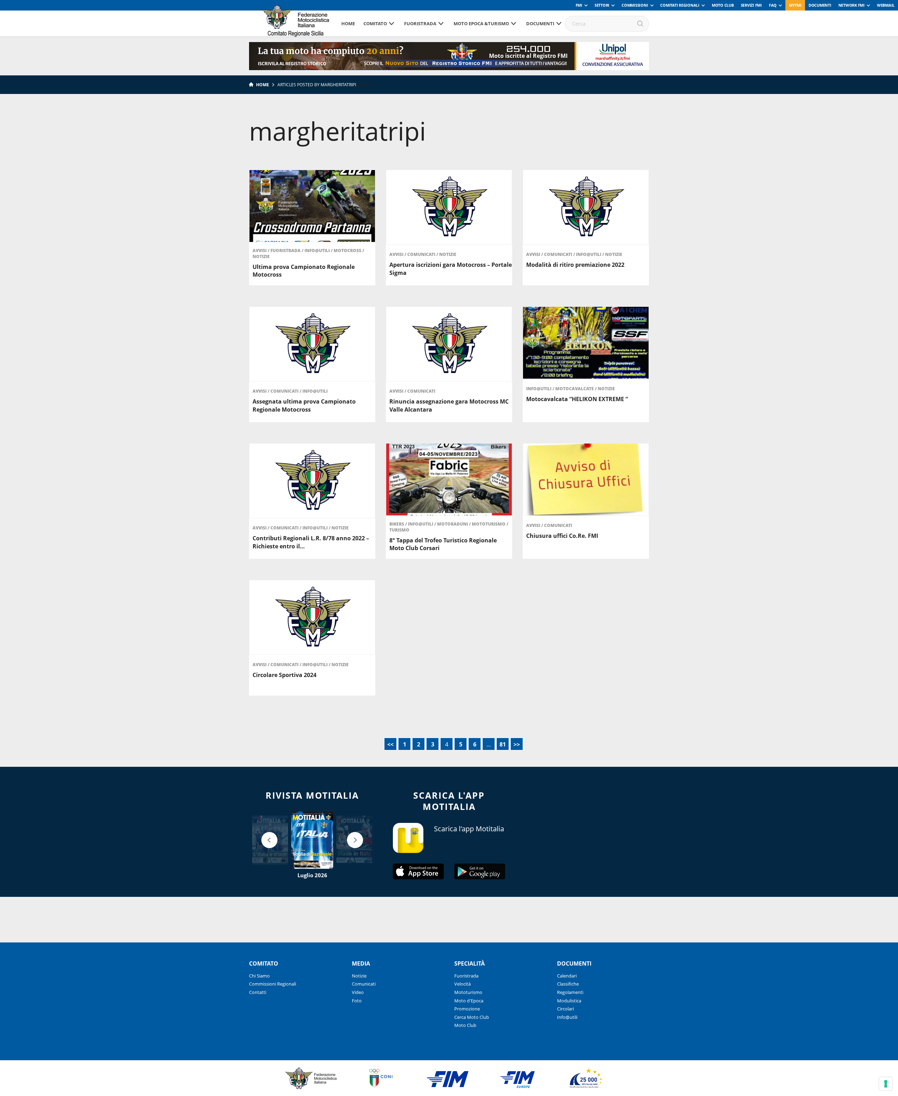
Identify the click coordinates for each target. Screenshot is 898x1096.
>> (517, 744)
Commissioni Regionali (272, 984)
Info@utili (317, 250)
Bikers (397, 524)
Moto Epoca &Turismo (481, 23)
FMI (579, 5)
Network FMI (851, 5)
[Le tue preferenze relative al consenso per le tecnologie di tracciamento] (885, 1083)
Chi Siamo (259, 976)
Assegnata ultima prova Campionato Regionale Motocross (304, 405)
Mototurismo (489, 524)
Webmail (885, 5)
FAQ (773, 5)
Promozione (467, 1009)
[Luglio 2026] (312, 840)
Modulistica (569, 1000)
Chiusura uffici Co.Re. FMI (562, 536)
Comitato (375, 23)
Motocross (348, 250)
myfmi (795, 5)
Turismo (399, 530)
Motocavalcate (575, 389)
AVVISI (260, 250)
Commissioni (635, 5)
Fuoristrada (420, 23)
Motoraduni (453, 524)
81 (503, 744)
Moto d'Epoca (468, 1000)
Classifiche (568, 984)
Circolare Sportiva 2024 (284, 675)
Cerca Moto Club (471, 1017)
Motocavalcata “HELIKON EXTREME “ (577, 399)
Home (348, 23)
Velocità (462, 984)
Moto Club (723, 5)
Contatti (257, 992)
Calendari (567, 976)
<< (390, 744)
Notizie (261, 256)
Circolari (565, 1009)
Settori (602, 5)
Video (358, 992)
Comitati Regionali (679, 5)
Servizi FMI (751, 5)
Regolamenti (570, 992)
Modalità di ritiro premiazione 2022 (575, 265)
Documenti (820, 5)
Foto (357, 1000)
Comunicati (421, 254)
